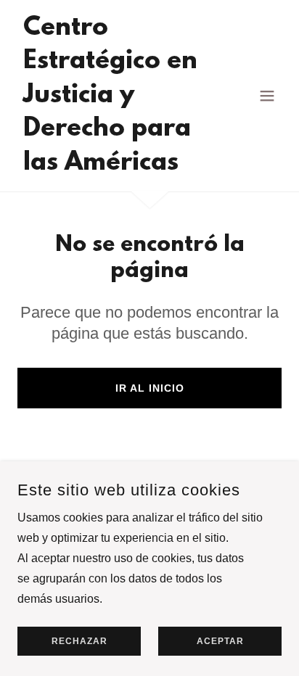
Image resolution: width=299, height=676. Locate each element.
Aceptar (220, 641)
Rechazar (79, 641)
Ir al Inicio (149, 388)
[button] (267, 95)
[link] (109, 166)
